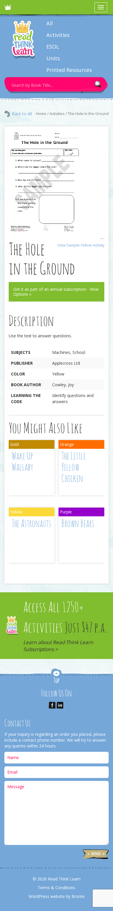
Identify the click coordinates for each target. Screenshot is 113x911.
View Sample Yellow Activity (80, 245)
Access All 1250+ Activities (65, 627)
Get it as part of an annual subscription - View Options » (56, 291)
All (49, 23)
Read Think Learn (8, 8)
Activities (58, 34)
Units (53, 58)
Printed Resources (69, 69)
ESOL (52, 46)
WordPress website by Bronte (57, 896)
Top (56, 677)
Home (41, 113)
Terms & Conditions (56, 887)
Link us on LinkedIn (60, 705)
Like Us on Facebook (52, 705)
